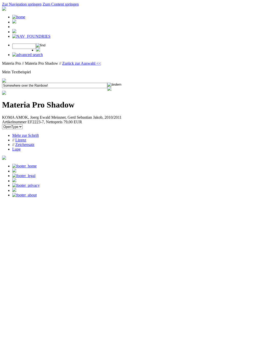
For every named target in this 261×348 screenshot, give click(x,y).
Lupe (16, 149)
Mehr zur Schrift (25, 135)
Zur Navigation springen (22, 4)
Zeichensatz (24, 144)
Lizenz (20, 140)
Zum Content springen (61, 4)
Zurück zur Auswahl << (81, 63)
